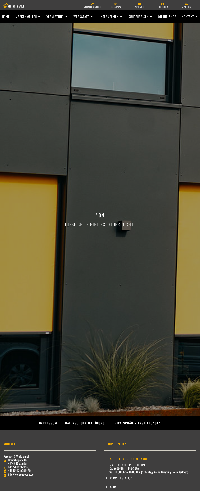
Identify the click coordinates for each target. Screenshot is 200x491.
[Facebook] (162, 4)
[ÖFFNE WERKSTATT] (91, 16)
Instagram (116, 6)
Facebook (163, 6)
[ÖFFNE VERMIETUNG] (66, 16)
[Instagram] (115, 4)
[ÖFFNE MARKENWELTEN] (39, 16)
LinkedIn (186, 6)
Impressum (48, 423)
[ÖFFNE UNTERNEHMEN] (121, 16)
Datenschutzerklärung (85, 423)
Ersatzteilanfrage (92, 6)
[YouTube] (139, 4)
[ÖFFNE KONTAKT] (196, 16)
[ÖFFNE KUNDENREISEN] (151, 16)
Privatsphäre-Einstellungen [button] (137, 423)
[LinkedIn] (186, 4)
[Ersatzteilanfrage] (92, 4)
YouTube (139, 6)
